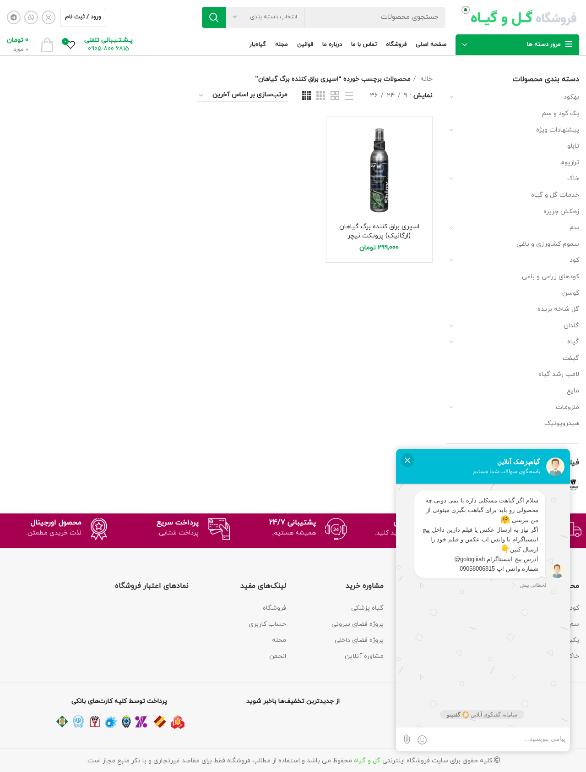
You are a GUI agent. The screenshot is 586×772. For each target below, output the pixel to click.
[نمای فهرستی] (349, 96)
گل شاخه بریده (558, 309)
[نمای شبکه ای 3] (320, 95)
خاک (573, 178)
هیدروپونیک (561, 423)
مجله (279, 640)
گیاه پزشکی (367, 608)
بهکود (571, 97)
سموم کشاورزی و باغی (547, 244)
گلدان (571, 325)
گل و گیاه (367, 760)
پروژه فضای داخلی (359, 640)
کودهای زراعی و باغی (550, 276)
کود (574, 260)
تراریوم (569, 162)
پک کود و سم (560, 113)
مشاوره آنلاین (364, 656)
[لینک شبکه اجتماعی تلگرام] (14, 17)
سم (574, 227)
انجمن (277, 656)
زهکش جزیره (561, 211)
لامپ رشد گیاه (558, 374)
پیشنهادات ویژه (557, 130)
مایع (573, 390)
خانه (425, 79)
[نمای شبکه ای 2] (335, 95)
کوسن (570, 293)
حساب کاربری (267, 624)
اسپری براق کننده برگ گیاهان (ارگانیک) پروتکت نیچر (379, 231)
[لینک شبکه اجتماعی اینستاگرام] (48, 17)
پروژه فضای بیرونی (357, 624)
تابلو (573, 146)
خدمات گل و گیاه (555, 195)
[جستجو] (214, 17)
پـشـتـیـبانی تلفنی (108, 40)
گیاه (573, 341)
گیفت (571, 358)
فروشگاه (274, 608)
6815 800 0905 (108, 48)
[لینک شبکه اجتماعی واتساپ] (31, 17)
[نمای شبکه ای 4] (306, 95)
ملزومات (567, 407)
